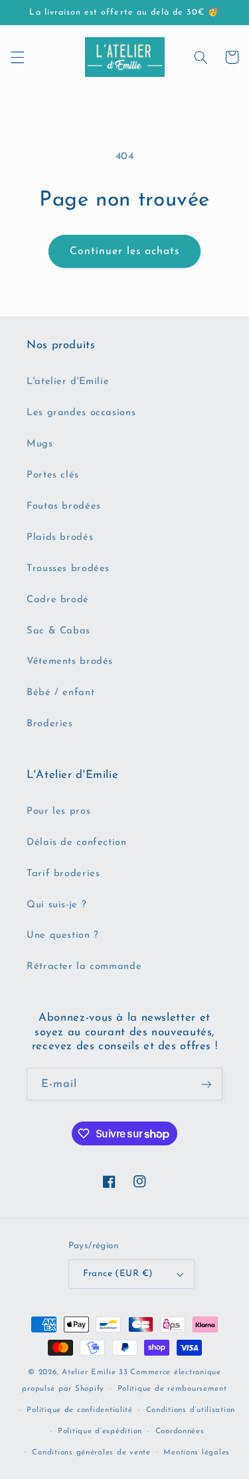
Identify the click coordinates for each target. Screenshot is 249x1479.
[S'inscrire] (206, 1084)
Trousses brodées (68, 569)
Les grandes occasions (81, 413)
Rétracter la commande (84, 967)
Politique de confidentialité (80, 1410)
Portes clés (53, 475)
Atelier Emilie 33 (95, 1372)
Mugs (40, 444)
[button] (17, 57)
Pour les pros (58, 811)
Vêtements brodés (70, 662)
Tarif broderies (63, 874)
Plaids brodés (60, 538)
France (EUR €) (118, 1273)
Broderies (50, 724)
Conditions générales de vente (91, 1452)
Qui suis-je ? (56, 905)
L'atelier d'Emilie (68, 382)
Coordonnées (180, 1431)
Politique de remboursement (172, 1389)
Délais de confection (77, 843)
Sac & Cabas (58, 631)
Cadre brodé (58, 600)
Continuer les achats (125, 251)
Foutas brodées (64, 506)
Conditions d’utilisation (191, 1410)
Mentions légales (196, 1452)
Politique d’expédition (100, 1431)
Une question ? (63, 935)
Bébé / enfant (60, 693)
